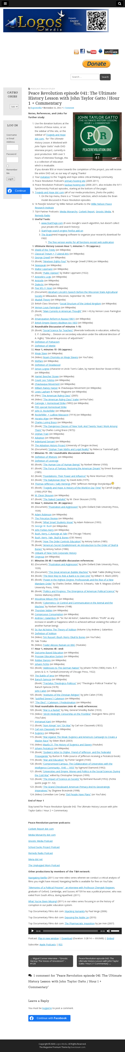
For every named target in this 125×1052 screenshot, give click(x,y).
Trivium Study (48, 88)
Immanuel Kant (43, 721)
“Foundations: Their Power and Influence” (64, 476)
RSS (60, 944)
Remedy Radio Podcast (40, 853)
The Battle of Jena (44, 675)
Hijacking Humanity (75, 911)
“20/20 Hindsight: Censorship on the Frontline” (67, 713)
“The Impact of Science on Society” (61, 779)
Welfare (39, 361)
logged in (47, 1008)
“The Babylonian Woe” (54, 479)
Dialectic (39, 284)
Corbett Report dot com (41, 828)
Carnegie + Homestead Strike (50, 403)
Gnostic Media (103, 211)
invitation (45, 176)
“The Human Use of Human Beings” (61, 464)
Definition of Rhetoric (46, 456)
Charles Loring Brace (46, 422)
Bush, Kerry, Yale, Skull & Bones (52, 537)
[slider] (115, 931)
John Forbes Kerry (44, 529)
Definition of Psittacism (47, 341)
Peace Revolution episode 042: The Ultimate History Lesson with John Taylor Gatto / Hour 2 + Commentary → (99, 961)
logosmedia (36, 108)
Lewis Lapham (42, 391)
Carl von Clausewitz (45, 729)
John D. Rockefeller (45, 410)
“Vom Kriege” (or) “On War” (57, 725)
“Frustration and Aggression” (63, 506)
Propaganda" (42, 756)
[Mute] (108, 931)
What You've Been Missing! (42, 901)
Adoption (39, 437)
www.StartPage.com (52, 223)
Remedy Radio (42, 215)
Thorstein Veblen (44, 610)
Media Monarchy (68, 211)
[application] (75, 931)
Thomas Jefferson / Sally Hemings (52, 483)
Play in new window (48, 938)
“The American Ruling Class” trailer (61, 399)
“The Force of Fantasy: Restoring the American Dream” (72, 468)
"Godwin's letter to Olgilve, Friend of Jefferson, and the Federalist (77, 752)
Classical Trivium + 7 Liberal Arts (52, 253)
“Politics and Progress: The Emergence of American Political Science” (79, 591)
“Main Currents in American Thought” (62, 311)
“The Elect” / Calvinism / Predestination (55, 702)
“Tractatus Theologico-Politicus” (59, 683)
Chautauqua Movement (47, 384)
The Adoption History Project (50, 445)
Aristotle (39, 280)
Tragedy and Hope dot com (49, 192)
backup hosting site (75, 184)
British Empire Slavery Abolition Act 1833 (56, 322)
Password (11, 154)
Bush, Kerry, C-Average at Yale (51, 533)
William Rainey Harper (46, 387)
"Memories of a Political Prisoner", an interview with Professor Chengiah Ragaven (71, 887)
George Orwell (42, 257)
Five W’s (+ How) (43, 288)
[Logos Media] (56, 20)
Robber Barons (43, 660)
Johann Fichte (42, 664)
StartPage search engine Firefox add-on (62, 230)
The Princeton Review (46, 518)
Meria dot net (35, 859)
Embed (110, 938)
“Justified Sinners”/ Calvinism (49, 698)
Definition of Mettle (45, 345)
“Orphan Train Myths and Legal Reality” (68, 449)
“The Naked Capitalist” (54, 499)
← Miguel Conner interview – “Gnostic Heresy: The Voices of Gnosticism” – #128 (49, 961)
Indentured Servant (45, 441)
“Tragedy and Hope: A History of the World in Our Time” (72, 487)
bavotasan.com (78, 1047)
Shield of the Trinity (45, 249)
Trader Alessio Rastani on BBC (59, 644)
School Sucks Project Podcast (44, 847)
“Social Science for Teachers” (58, 330)
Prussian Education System (49, 656)
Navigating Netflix (37, 877)
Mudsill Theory (42, 299)
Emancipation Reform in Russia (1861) (55, 318)
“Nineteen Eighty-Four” (55, 261)
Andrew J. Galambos (45, 618)
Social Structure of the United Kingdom (80, 303)
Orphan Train (42, 433)
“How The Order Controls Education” (62, 541)
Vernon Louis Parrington (47, 307)
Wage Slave (41, 353)
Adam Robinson (43, 514)
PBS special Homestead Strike (51, 407)
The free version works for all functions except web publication (81, 242)
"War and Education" (53, 759)
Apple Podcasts (48, 944)
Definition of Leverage (46, 460)
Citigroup (39, 556)
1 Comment (68, 108)
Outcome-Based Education (49, 652)
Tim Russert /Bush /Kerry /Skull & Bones (64, 637)
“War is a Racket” (52, 710)
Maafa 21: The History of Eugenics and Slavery (67, 744)
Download (66, 938)
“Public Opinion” (51, 272)
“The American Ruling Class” (56, 395)
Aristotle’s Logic (43, 276)
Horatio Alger (42, 418)
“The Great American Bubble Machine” (68, 572)
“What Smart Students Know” (58, 522)
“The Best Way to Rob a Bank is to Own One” (67, 575)
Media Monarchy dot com (42, 834)
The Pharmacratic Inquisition (80, 923)
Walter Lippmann (44, 269)
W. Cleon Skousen (44, 495)
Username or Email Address (12, 138)
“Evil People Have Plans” (78, 794)
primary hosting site (75, 180)
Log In (11, 179)
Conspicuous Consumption (49, 614)
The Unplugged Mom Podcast (44, 865)
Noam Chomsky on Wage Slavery (60, 357)
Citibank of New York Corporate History (55, 552)
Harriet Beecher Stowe (47, 376)
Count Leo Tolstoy (45, 380)
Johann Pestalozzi (44, 748)
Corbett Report (87, 211)
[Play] (32, 931)
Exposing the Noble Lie (77, 917)
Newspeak (40, 265)
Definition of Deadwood (47, 364)
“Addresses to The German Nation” (61, 667)
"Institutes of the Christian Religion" (61, 694)
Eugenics (39, 733)
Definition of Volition (45, 633)
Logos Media (61, 1044)
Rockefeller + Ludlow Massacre (52, 414)
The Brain (46, 234)
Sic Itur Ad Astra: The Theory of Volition (55, 629)
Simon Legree (42, 368)
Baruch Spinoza (43, 679)
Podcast (35, 88)
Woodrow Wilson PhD (46, 598)
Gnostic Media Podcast (40, 841)
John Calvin (40, 690)
